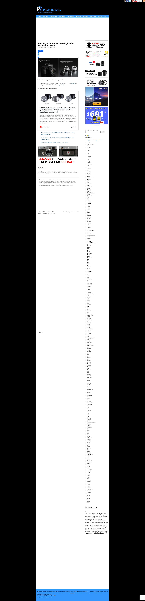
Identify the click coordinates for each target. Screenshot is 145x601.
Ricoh (88, 409)
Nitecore (88, 357)
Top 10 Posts (89, 460)
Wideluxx (89, 481)
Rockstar (89, 410)
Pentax (88, 380)
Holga (88, 262)
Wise (88, 483)
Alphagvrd (89, 161)
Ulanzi (88, 468)
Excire (88, 229)
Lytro (88, 321)
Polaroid (88, 392)
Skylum (88, 436)
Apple (88, 165)
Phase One (89, 383)
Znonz (88, 499)
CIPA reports (102, 515)
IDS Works (89, 267)
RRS (88, 416)
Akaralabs (89, 156)
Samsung (89, 418)
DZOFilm (89, 221)
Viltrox (88, 472)
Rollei (88, 413)
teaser (87, 530)
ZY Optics (89, 502)
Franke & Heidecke (91, 235)
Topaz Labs (89, 462)
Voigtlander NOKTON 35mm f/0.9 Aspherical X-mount (67, 172)
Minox (88, 341)
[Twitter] (58, 54)
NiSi (88, 354)
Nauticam (89, 348)
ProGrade (89, 401)
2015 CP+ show (91, 513)
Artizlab (88, 171)
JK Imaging (89, 279)
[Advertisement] (58, 30)
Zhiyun (88, 498)
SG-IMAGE (89, 427)
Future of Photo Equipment (92, 242)
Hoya (88, 265)
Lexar (88, 312)
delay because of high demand (90, 516)
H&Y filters (89, 253)
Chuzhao (89, 203)
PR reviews (89, 397)
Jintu (88, 277)
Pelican (88, 378)
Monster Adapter (90, 345)
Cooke (88, 206)
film (107, 516)
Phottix (88, 386)
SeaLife (88, 425)
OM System (89, 366)
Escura (88, 226)
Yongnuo (89, 492)
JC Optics (89, 276)
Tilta (88, 457)
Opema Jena (89, 369)
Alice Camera (89, 158)
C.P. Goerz (89, 189)
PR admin (41, 47)
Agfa (88, 153)
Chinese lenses (96, 515)
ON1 (88, 368)
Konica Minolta (90, 294)
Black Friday (103, 513)
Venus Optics (89, 469)
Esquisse (88, 227)
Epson (88, 224)
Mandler (88, 326)
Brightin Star (89, 186)
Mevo (88, 336)
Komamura (89, 292)
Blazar (88, 185)
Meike (88, 332)
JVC (88, 280)
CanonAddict (93, 16)
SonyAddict (85, 16)
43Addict (100, 16)
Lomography (89, 319)
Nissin (88, 356)
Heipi (88, 259)
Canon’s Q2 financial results (71, 212)
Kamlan (88, 282)
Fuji (88, 239)
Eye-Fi (88, 232)
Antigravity (89, 164)
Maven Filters (90, 329)
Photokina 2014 (88, 527)
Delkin (88, 212)
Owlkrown (89, 374)
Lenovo (88, 309)
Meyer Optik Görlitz (91, 338)
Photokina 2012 (103, 525)
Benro (88, 182)
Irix (87, 274)
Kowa (88, 295)
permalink (46, 173)
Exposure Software (91, 230)
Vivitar (88, 475)
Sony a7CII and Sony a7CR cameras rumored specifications (46, 212)
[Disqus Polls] (58, 235)
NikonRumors (53, 16)
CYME (88, 209)
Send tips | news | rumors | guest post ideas (94, 140)
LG (87, 313)
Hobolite (89, 260)
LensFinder (45, 16)
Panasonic (89, 375)
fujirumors (94, 519)
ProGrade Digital (90, 403)
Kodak (88, 289)
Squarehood (89, 448)
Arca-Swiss (89, 168)
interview (100, 519)
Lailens (88, 300)
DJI (87, 214)
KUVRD (88, 297)
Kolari (88, 291)
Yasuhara (89, 487)
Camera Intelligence (91, 192)
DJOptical (89, 215)
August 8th (74, 83)
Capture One (89, 195)
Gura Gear (89, 251)
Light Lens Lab (90, 315)
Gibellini (89, 245)
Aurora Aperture (90, 177)
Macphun (89, 322)
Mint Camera (89, 342)
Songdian (89, 440)
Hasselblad (89, 257)
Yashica (88, 486)
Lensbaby (89, 310)
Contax (88, 205)
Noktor (88, 359)
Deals (88, 211)
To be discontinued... (94, 530)
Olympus (89, 365)
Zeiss (88, 493)
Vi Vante (88, 471)
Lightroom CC (88, 522)
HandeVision (89, 254)
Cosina (88, 208)
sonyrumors (102, 528)
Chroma (88, 202)
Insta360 (88, 273)
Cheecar (88, 200)
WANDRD (89, 478)
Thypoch (89, 456)
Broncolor (89, 188)
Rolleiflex (89, 415)
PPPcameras (89, 395)
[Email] (58, 55)
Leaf (88, 303)
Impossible (89, 271)
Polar (88, 391)
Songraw (88, 442)
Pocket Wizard (90, 389)
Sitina (88, 434)
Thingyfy (89, 453)
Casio (88, 197)
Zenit (88, 496)
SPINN (88, 446)
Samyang (89, 419)
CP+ (106, 514)
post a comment (66, 173)
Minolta (88, 339)
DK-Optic (89, 217)
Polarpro (88, 394)
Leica (88, 306)
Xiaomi (88, 484)
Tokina (88, 459)
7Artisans (89, 146)
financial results (89, 518)
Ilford (88, 270)
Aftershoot (89, 152)
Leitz (88, 307)
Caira (88, 191)
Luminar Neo (93, 522)
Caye (88, 199)
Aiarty (88, 155)
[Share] (58, 57)
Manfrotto (89, 327)
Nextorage (89, 351)
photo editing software (94, 525)
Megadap (89, 330)
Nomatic (88, 360)
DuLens (88, 218)
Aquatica (89, 167)
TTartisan (89, 466)
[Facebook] (58, 52)
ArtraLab (89, 173)
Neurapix (89, 350)
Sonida (88, 443)
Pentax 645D (87, 523)
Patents (105, 522)
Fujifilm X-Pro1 (102, 518)
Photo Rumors (52, 10)
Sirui (88, 433)
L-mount (94, 521)
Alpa (88, 159)
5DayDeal (87, 513)
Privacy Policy (72, 592)
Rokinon (89, 412)
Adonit (88, 150)
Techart (88, 451)
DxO (88, 220)
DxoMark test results (102, 516)
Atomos (88, 176)
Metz (88, 335)
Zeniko (88, 495)
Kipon (88, 288)
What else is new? (99, 532)
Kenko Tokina (90, 285)
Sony (88, 445)
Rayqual (88, 406)
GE (87, 244)
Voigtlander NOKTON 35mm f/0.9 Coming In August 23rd (54, 142)
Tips (105, 16)
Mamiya (88, 324)
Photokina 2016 (95, 527)
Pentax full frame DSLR (94, 523)
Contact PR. (53, 595)
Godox (88, 248)
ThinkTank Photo (90, 454)
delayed (97, 516)
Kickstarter (88, 521)
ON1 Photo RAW (99, 522)
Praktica (88, 398)
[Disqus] (58, 272)
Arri (88, 170)
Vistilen (88, 474)
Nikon (88, 353)
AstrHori (88, 174)
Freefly (88, 236)
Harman (88, 256)
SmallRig (89, 439)
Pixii (88, 387)
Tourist (88, 465)
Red (88, 407)
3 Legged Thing (90, 144)
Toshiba (88, 463)
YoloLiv (88, 490)
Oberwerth (89, 363)
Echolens (89, 223)
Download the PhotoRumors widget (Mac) (44, 594)
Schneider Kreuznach (91, 422)
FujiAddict (78, 16)
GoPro (88, 250)
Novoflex (89, 362)
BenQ (88, 180)
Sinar (88, 431)
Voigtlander (50, 171)
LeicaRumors (62, 16)
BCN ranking (97, 513)
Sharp (88, 428)
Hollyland (89, 264)
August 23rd (61, 85)
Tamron (88, 449)
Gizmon (88, 247)
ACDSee (88, 147)
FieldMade (89, 233)
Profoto (88, 400)
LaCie (88, 298)
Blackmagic (89, 183)
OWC (88, 372)
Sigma (88, 430)
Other (88, 371)
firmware (96, 518)
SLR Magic (89, 437)
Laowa (88, 301)
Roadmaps (96, 528)
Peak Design (89, 377)
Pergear (88, 381)
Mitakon (88, 344)
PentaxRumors (70, 16)
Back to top (41, 332)
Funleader (89, 241)
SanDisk (88, 421)
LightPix (89, 316)
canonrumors (89, 515)
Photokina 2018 (102, 527)
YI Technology (90, 489)
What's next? (88, 533)
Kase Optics (89, 283)
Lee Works (89, 304)
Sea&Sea (89, 424)
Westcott (88, 480)
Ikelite (88, 268)
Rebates (91, 528)
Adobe (88, 149)
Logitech (89, 318)
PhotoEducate (90, 384)
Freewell (88, 238)
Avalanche (89, 179)
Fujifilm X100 (88, 519)
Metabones (89, 333)
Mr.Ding (88, 347)
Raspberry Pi (89, 404)
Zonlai (88, 501)
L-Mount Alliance (101, 521)
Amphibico (89, 162)
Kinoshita (89, 286)
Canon (88, 194)
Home (39, 16)
